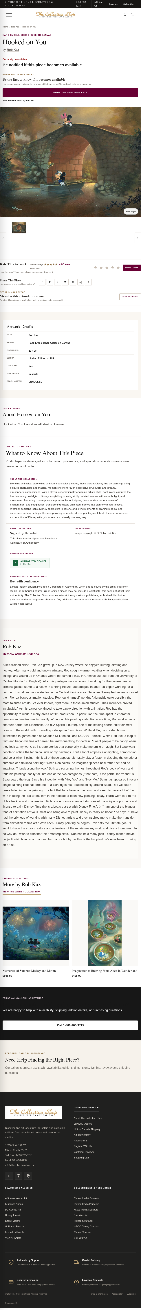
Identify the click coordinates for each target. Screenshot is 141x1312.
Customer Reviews (84, 1152)
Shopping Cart (81, 1157)
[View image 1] (19, 228)
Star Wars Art (81, 1215)
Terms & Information (99, 1294)
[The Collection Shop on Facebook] (9, 1176)
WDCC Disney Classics (86, 1226)
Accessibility (80, 1140)
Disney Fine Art (13, 1215)
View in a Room (130, 297)
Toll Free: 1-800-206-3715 (18, 1155)
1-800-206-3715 (81, 3)
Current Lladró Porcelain (86, 1198)
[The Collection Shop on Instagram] (18, 1176)
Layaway (113, 3)
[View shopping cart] (133, 15)
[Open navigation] (9, 15)
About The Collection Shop (88, 1118)
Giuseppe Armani (14, 1204)
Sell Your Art (98, 3)
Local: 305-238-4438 (16, 1160)
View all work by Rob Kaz (21, 654)
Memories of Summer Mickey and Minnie (29, 970)
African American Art (16, 1198)
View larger (131, 211)
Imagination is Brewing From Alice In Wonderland (104, 970)
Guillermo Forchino (15, 1226)
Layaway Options (83, 1123)
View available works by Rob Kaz (18, 100)
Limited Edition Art (15, 1232)
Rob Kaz (15, 27)
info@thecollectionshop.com (20, 1165)
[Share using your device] (80, 282)
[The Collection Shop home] (67, 14)
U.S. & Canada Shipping (87, 1129)
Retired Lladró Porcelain (86, 1204)
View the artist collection (22, 891)
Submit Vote (131, 268)
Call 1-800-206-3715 (70, 1025)
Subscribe (128, 3)
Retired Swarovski (83, 1220)
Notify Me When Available (70, 92)
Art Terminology (82, 1135)
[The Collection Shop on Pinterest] (28, 1176)
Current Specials (82, 1232)
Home (5, 27)
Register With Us (83, 1146)
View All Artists (13, 1238)
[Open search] (125, 15)
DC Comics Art (13, 1209)
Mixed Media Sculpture (86, 1209)
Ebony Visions (13, 1220)
